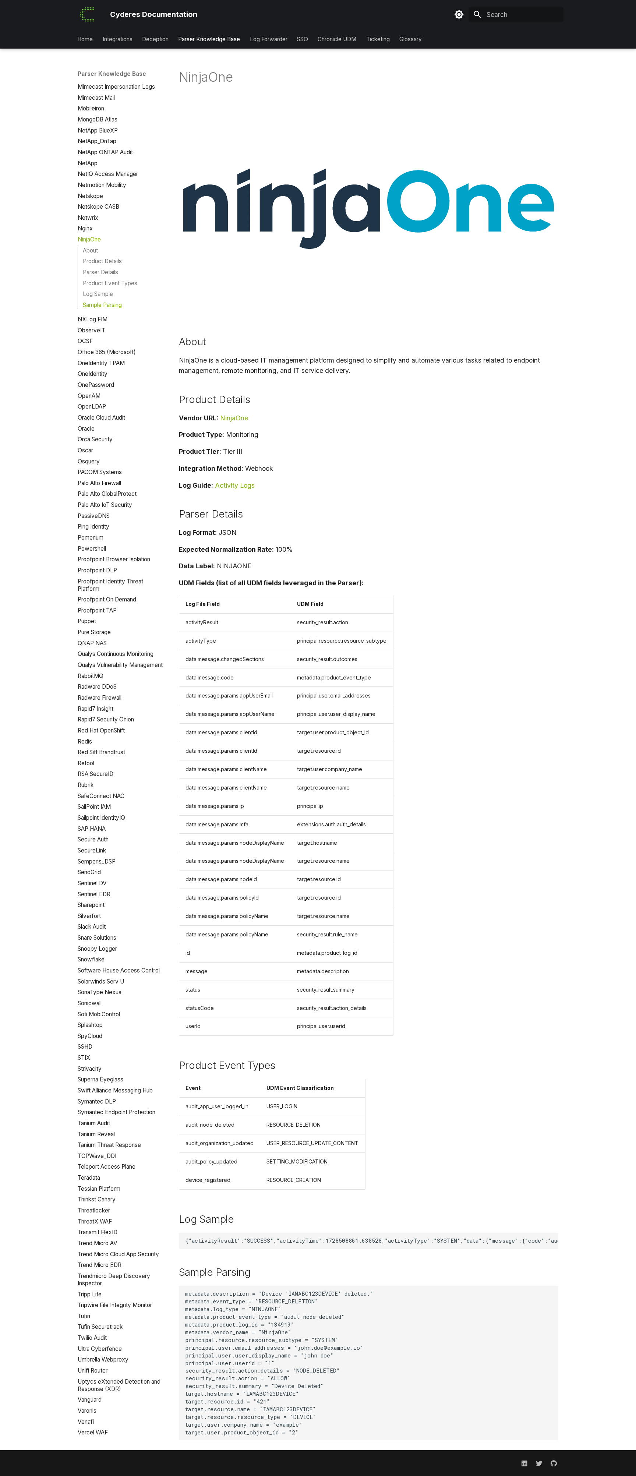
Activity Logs (235, 485)
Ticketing (378, 39)
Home (85, 39)
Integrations (117, 39)
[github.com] (553, 1462)
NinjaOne (234, 418)
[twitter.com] (539, 1462)
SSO (302, 39)
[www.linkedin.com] (524, 1462)
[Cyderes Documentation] (87, 14)
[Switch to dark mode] (459, 15)
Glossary (411, 39)
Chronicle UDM (337, 39)
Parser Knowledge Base (209, 39)
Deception (155, 39)
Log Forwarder (268, 39)
